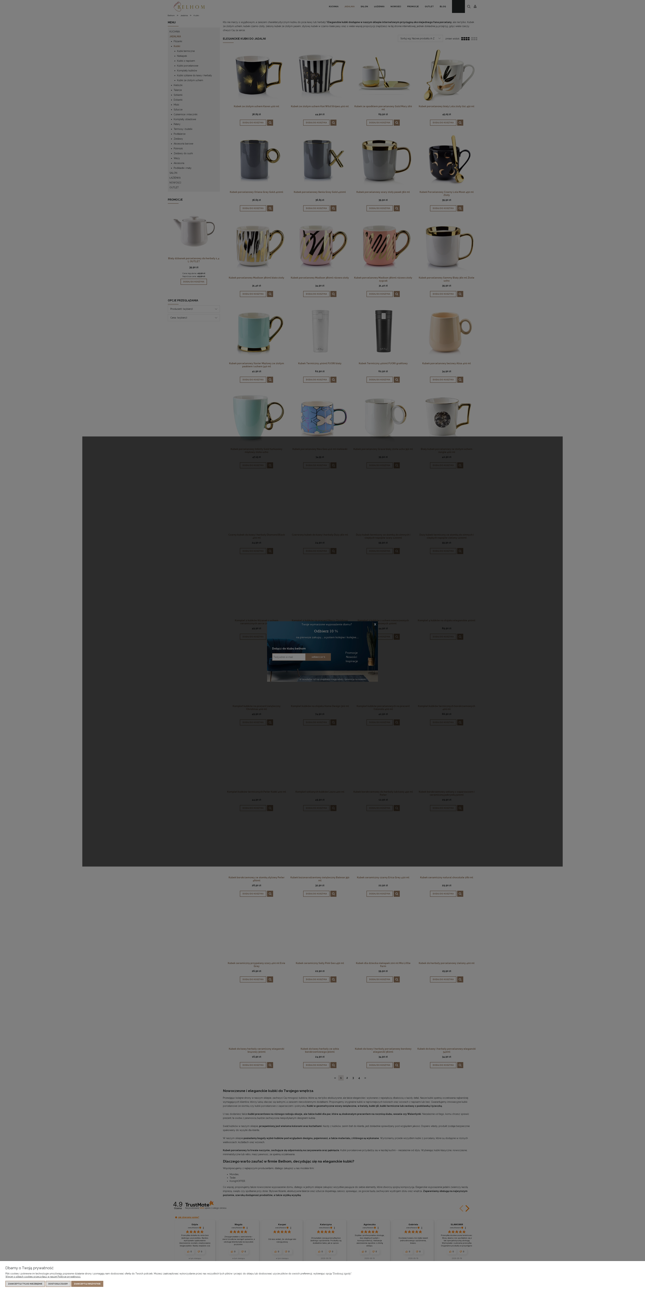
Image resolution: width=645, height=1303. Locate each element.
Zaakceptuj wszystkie (87, 1284)
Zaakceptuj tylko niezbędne (25, 1284)
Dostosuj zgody (58, 1284)
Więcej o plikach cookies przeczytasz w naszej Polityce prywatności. (43, 1276)
